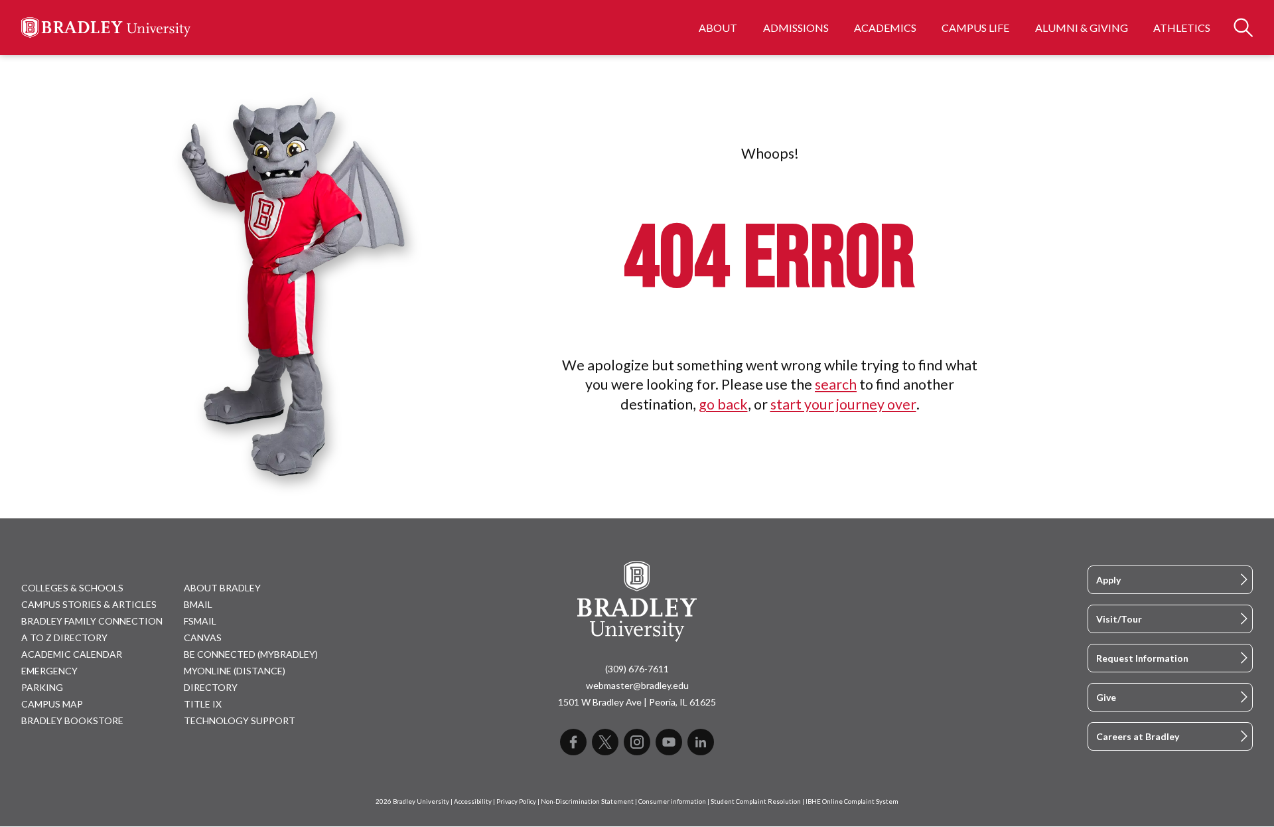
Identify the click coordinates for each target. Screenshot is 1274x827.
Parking (42, 687)
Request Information (1142, 658)
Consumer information (672, 801)
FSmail (200, 621)
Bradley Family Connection (92, 621)
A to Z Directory (64, 637)
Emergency (49, 670)
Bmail (198, 604)
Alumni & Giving (1081, 27)
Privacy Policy (516, 801)
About (718, 27)
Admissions (796, 27)
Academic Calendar (71, 654)
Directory (211, 687)
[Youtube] (669, 742)
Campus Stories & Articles (89, 604)
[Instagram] (637, 742)
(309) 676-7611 (637, 668)
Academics (885, 27)
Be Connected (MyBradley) (251, 654)
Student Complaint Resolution (756, 801)
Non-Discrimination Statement (587, 801)
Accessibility (473, 801)
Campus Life (975, 27)
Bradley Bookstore (72, 720)
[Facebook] (573, 742)
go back (723, 404)
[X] (605, 742)
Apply (1108, 579)
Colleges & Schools (72, 587)
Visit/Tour (1119, 619)
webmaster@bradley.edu (637, 685)
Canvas (203, 637)
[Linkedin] (700, 742)
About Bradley (222, 587)
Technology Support (239, 720)
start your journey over (843, 404)
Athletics (1181, 27)
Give (1106, 697)
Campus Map (52, 704)
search (836, 384)
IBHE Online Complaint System (852, 801)
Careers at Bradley (1137, 736)
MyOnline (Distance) (234, 670)
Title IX (203, 704)
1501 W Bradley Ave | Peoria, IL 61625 (637, 702)
